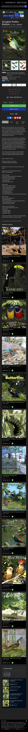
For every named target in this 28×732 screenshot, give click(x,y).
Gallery (5, 15)
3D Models (10, 77)
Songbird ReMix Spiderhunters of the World (12, 658)
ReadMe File (6, 671)
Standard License (12, 78)
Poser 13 (10, 75)
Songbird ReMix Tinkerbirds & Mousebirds (16, 680)
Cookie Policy (13, 729)
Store (22, 13)
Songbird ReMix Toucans (8, 292)
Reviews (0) (23, 122)
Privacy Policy (22, 729)
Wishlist (17, 15)
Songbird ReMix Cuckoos (8, 621)
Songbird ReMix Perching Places (10, 475)
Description (5, 122)
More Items (17, 122)
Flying (19, 77)
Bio (22, 15)
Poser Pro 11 (9, 73)
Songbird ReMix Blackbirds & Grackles (16, 701)
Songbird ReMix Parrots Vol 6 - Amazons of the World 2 (14, 512)
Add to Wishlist (14, 109)
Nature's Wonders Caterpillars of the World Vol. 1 (13, 438)
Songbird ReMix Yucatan (8, 585)
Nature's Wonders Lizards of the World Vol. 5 (12, 365)
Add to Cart (14, 105)
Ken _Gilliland (17, 24)
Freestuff (12, 15)
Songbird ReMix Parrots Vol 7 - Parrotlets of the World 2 (16, 694)
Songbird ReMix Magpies (15, 686)
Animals (15, 77)
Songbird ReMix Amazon (8, 548)
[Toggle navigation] (2, 2)
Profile (17, 13)
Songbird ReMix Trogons (8, 329)
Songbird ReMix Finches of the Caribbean (11, 256)
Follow (21, 12)
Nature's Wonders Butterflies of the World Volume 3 (13, 402)
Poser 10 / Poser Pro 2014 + (13, 72)
